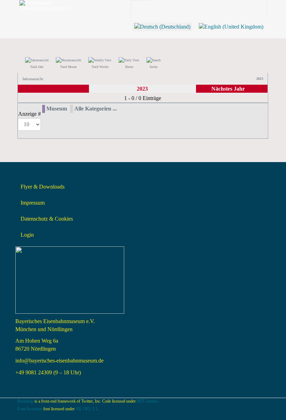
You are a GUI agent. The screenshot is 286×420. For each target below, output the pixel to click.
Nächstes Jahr (228, 89)
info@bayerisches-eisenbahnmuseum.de (59, 361)
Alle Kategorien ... (95, 109)
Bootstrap (25, 401)
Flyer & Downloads (43, 187)
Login (27, 235)
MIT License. (148, 401)
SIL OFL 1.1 (86, 408)
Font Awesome (29, 408)
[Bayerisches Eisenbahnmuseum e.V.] (47, 5)
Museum (56, 109)
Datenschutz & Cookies (47, 219)
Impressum (33, 203)
